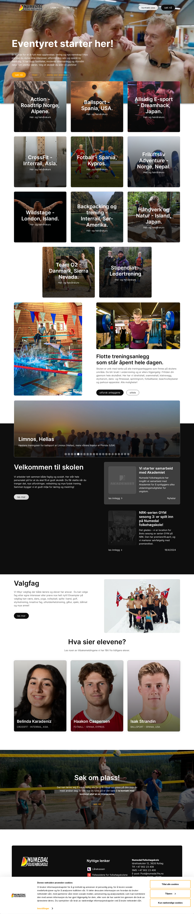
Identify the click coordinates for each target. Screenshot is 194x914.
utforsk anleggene (110, 392)
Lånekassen (98, 869)
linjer (34, 74)
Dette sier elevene (57, 74)
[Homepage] (34, 861)
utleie (133, 392)
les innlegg (114, 498)
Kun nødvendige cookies (170, 903)
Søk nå (168, 7)
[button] (54, 8)
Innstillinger (43, 908)
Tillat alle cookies (170, 884)
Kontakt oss (148, 7)
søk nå (97, 804)
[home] (31, 8)
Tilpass (168, 893)
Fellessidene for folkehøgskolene (110, 875)
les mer (21, 497)
